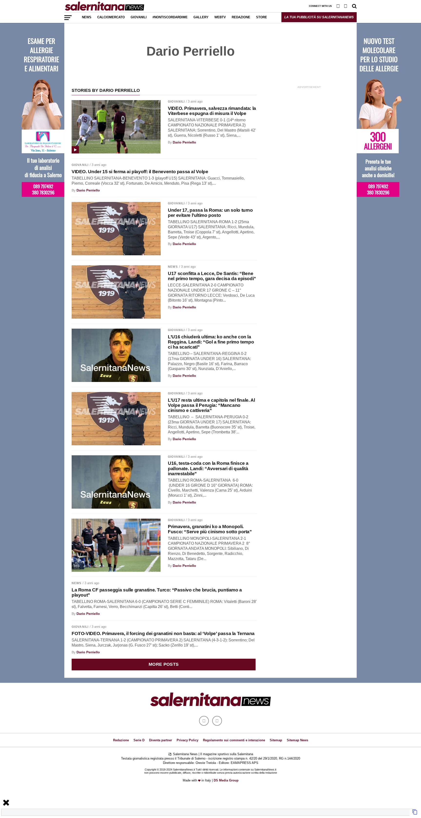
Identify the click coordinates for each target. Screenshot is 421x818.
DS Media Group (226, 780)
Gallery (201, 17)
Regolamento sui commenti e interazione (234, 740)
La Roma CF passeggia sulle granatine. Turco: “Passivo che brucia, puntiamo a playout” (157, 592)
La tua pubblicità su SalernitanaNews (319, 17)
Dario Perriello (184, 142)
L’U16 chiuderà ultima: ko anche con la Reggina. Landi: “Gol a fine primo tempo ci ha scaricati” (211, 342)
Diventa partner (160, 740)
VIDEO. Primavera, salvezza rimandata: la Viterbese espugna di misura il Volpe (212, 111)
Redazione (241, 17)
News (86, 17)
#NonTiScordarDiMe (170, 17)
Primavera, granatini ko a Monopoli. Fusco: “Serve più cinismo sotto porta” (210, 529)
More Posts (164, 664)
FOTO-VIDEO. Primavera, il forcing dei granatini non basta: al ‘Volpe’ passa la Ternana (163, 633)
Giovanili (139, 17)
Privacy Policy (187, 740)
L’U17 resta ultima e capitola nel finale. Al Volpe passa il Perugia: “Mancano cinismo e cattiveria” (211, 405)
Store (261, 17)
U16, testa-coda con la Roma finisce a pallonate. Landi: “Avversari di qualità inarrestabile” (208, 468)
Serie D (139, 740)
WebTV (220, 17)
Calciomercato (111, 17)
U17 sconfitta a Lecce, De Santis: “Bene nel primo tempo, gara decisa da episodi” (212, 276)
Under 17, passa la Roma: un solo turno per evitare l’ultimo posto (210, 213)
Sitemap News (297, 740)
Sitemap (276, 740)
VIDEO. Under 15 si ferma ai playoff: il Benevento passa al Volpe (140, 171)
